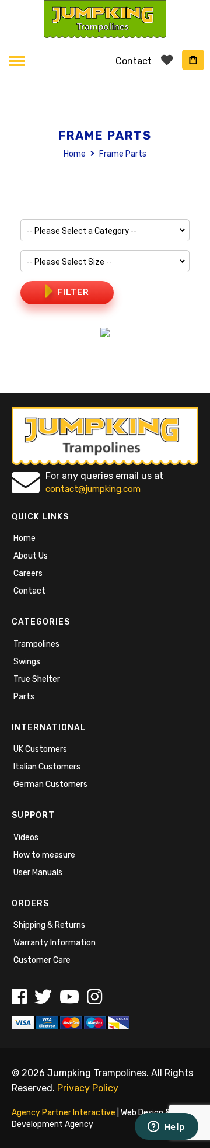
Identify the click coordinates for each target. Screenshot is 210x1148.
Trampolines (36, 644)
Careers (28, 573)
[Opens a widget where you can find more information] (166, 1127)
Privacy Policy (87, 1088)
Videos (25, 837)
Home (76, 154)
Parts (23, 697)
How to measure (44, 855)
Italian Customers (46, 767)
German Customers (50, 784)
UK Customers (40, 749)
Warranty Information (54, 943)
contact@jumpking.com (93, 489)
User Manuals (37, 873)
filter (73, 292)
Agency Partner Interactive (64, 1113)
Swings (26, 662)
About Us (30, 556)
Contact (29, 591)
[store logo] (105, 19)
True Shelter (36, 679)
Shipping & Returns (49, 925)
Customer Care (42, 960)
